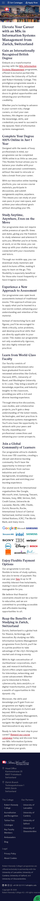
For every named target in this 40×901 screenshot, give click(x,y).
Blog (6, 842)
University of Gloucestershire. (14, 879)
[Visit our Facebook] (6, 885)
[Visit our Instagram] (8, 885)
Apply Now (33, 2)
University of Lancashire (12, 872)
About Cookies (10, 858)
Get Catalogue (16, 2)
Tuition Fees (9, 820)
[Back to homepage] (20, 10)
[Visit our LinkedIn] (3, 885)
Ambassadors (10, 837)
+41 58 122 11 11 (19, 885)
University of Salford (18, 875)
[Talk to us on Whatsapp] (11, 885)
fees (18, 579)
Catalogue (8, 825)
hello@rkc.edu (30, 885)
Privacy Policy (10, 853)
